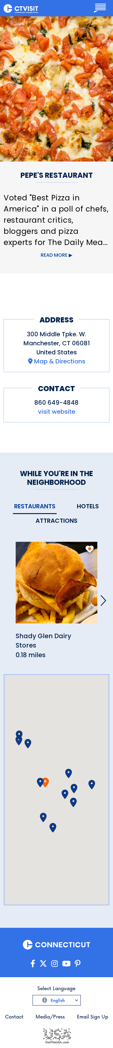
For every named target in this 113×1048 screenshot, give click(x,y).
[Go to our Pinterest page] (77, 964)
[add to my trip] (90, 549)
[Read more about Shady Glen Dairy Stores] (56, 586)
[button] (40, 782)
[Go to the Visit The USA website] (56, 1035)
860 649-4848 (56, 402)
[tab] (35, 506)
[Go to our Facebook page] (32, 964)
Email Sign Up (92, 1016)
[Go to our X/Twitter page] (43, 964)
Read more (54, 255)
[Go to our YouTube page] (66, 964)
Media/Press (50, 1016)
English (57, 1000)
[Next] (103, 601)
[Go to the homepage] (21, 8)
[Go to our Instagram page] (54, 964)
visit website (56, 411)
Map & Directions (59, 361)
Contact (14, 1016)
